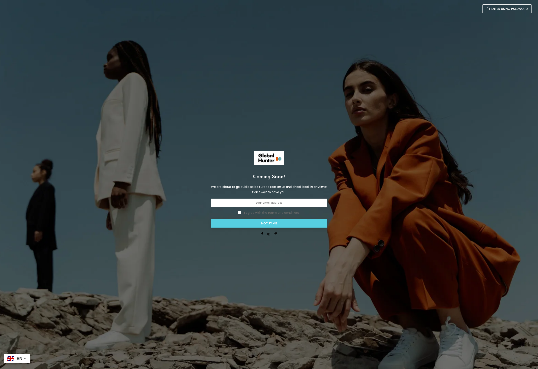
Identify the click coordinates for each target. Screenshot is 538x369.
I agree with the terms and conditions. (271, 213)
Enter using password (509, 9)
